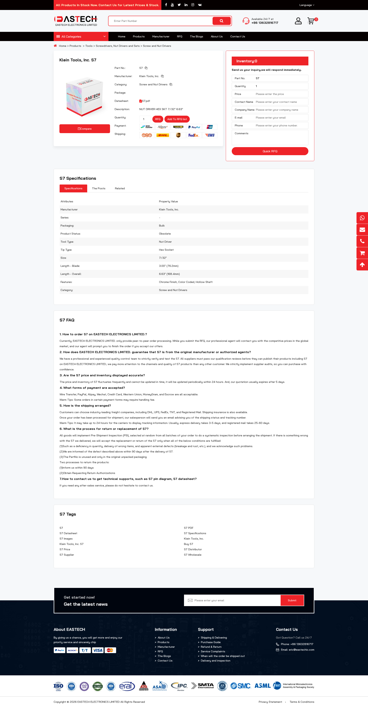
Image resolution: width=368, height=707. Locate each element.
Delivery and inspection (215, 660)
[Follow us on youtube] (172, 5)
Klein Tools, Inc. (149, 76)
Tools (89, 46)
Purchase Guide (211, 642)
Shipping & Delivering (214, 637)
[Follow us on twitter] (179, 5)
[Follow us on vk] (200, 5)
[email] (362, 229)
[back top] (362, 264)
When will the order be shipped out (223, 656)
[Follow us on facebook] (166, 5)
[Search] (222, 21)
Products (139, 36)
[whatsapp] (362, 218)
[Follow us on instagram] (192, 5)
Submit (292, 600)
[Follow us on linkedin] (186, 5)
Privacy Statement (270, 702)
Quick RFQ (270, 151)
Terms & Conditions (302, 702)
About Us (217, 36)
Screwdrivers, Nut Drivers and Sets (118, 46)
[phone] (362, 241)
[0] (310, 20)
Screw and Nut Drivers (157, 46)
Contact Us (237, 36)
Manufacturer (160, 36)
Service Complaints (213, 651)
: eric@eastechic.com (297, 649)
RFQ (179, 36)
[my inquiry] (362, 253)
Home (121, 36)
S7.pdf (146, 101)
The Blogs (196, 36)
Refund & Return (211, 646)
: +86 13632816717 (297, 644)
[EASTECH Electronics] (76, 21)
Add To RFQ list (177, 119)
